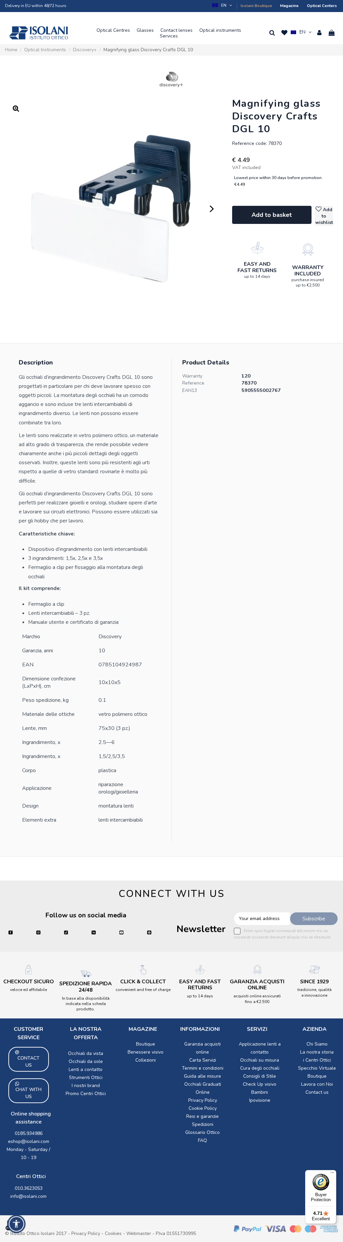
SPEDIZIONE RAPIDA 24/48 (85, 987)
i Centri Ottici (317, 1060)
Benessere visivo (145, 1052)
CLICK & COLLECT (143, 981)
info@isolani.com (28, 1196)
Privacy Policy (202, 1100)
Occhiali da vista (85, 1053)
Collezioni (145, 1060)
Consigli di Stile (259, 1076)
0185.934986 (29, 1133)
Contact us (317, 1092)
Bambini (259, 1092)
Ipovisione (259, 1100)
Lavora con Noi (317, 1084)
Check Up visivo (259, 1084)
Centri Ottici (31, 1176)
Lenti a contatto (85, 1069)
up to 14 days (257, 276)
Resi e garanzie (202, 1116)
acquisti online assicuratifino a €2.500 (257, 998)
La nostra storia (317, 1052)
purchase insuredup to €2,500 (307, 282)
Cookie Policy (203, 1108)
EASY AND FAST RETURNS (257, 267)
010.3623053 (29, 1188)
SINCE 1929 (314, 981)
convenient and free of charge (143, 989)
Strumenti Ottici (85, 1077)
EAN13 (189, 390)
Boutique (145, 1044)
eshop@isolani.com (28, 1141)
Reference (193, 383)
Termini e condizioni (202, 1068)
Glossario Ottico (202, 1132)
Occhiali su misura (259, 1060)
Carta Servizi (202, 1060)
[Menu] (332, 1174)
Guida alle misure (202, 1076)
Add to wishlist (324, 216)
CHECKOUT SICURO (28, 981)
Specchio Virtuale (317, 1068)
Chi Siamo (317, 1044)
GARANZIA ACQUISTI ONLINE (257, 985)
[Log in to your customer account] (319, 33)
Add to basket (272, 215)
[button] (222, 5)
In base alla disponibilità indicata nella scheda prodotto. (86, 1004)
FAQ (202, 1140)
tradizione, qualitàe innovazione (314, 992)
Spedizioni (202, 1124)
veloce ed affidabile (28, 989)
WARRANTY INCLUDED (308, 270)
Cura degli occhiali (259, 1068)
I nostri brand (86, 1085)
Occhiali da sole (86, 1061)
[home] (38, 32)
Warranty (192, 376)
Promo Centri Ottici (86, 1093)
